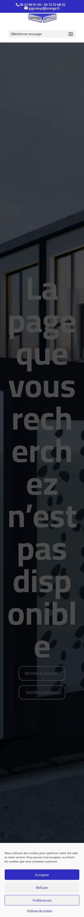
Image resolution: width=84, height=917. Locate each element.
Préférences (42, 900)
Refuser (42, 887)
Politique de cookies (39, 911)
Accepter (42, 874)
